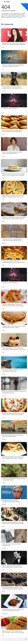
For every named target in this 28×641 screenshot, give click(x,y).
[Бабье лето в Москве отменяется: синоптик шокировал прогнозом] (14, 387)
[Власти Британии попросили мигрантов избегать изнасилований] (14, 430)
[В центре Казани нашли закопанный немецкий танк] (14, 539)
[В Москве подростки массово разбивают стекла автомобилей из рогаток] (14, 60)
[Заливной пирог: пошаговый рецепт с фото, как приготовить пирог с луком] (14, 321)
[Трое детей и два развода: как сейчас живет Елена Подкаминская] (14, 147)
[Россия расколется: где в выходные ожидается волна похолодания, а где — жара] (14, 82)
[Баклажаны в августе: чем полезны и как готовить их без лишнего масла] (14, 604)
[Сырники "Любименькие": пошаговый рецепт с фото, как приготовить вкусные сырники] (14, 300)
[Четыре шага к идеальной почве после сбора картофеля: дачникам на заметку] (14, 583)
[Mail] (4, 1)
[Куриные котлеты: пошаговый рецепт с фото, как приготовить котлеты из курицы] (14, 626)
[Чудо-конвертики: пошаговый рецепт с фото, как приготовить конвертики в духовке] (14, 125)
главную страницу (17, 17)
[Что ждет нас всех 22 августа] (14, 278)
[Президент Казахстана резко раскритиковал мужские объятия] (14, 496)
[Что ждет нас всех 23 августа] (14, 104)
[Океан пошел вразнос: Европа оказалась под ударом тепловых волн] (14, 365)
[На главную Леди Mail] (7, 1)
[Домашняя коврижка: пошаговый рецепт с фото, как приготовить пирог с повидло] (14, 452)
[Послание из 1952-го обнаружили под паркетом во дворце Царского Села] (14, 234)
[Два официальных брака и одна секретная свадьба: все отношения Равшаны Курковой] (14, 38)
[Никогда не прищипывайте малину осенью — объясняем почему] (14, 474)
